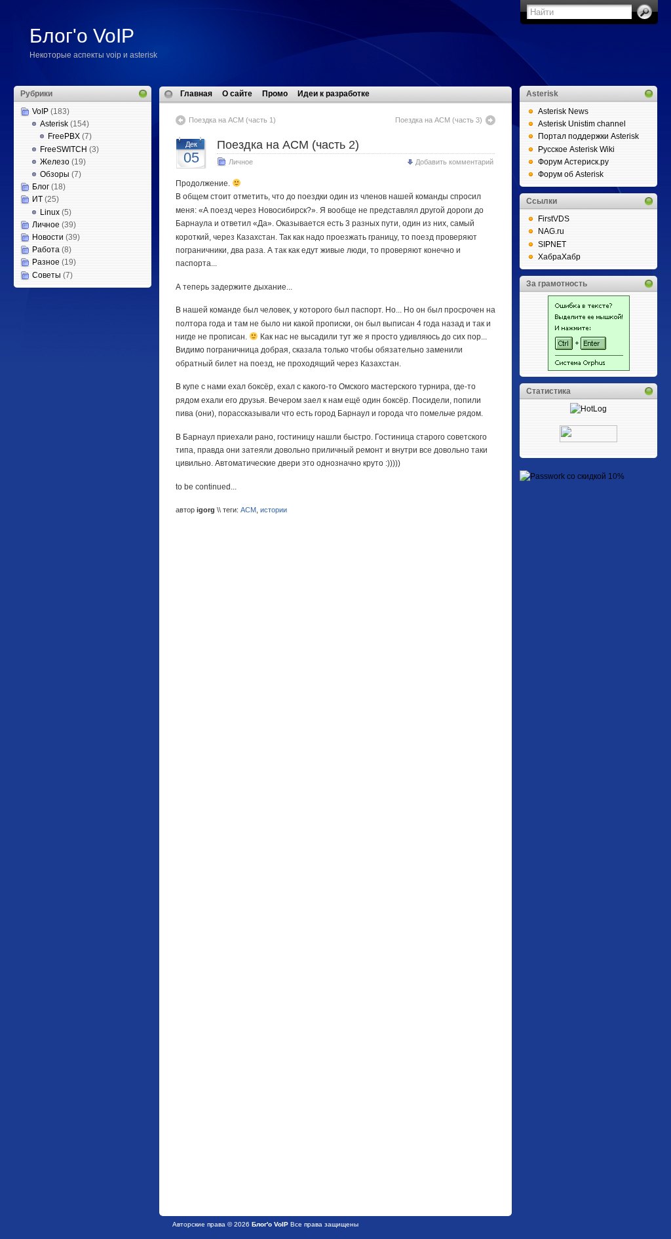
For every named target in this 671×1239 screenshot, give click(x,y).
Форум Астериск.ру (573, 161)
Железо (54, 161)
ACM (248, 510)
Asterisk (54, 123)
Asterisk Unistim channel (582, 123)
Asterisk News (563, 111)
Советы (46, 275)
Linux (50, 212)
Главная (196, 93)
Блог (40, 186)
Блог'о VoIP (81, 36)
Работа (46, 249)
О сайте (237, 93)
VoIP (40, 111)
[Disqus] (335, 694)
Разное (46, 262)
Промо (275, 93)
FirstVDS (553, 218)
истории (273, 510)
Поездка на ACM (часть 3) (438, 120)
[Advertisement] (79, 353)
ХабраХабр (559, 256)
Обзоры (54, 174)
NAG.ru (551, 231)
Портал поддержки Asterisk (588, 136)
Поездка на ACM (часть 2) (288, 144)
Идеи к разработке (333, 93)
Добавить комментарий (454, 162)
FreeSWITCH (63, 149)
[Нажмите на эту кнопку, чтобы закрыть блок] (142, 93)
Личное (46, 224)
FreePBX (64, 136)
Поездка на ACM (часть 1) (232, 120)
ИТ (37, 199)
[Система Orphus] (589, 368)
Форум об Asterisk (571, 174)
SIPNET (552, 244)
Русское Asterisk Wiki (576, 149)
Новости (48, 237)
